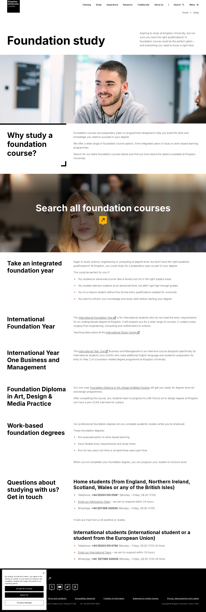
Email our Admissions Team (94, 501)
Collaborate (143, 4)
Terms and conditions (57, 598)
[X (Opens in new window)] (51, 586)
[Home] (13, 6)
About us (158, 4)
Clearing (86, 4)
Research (127, 4)
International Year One (92, 351)
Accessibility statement (85, 598)
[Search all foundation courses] (103, 220)
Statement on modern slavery (146, 598)
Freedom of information (114, 598)
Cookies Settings (24, 603)
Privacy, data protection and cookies (183, 598)
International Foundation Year (96, 317)
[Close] (43, 573)
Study (99, 4)
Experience (112, 4)
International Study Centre (121, 332)
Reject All (24, 595)
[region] (24, 589)
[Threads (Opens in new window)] (75, 586)
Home (185, 12)
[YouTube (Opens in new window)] (59, 586)
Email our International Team (94, 552)
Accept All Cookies (24, 589)
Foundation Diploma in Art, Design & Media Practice (120, 387)
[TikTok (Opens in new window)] (67, 586)
